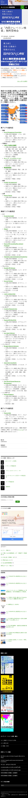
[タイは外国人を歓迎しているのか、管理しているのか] (3, 641)
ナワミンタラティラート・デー (13, 470)
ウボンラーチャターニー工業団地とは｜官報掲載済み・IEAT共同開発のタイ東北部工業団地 (16, 591)
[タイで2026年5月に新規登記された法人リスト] (3, 613)
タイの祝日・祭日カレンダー (8, 458)
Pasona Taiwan (8, 195)
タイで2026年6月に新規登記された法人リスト (16, 584)
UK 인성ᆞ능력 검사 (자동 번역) (8, 764)
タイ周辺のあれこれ (6, 560)
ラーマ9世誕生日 (10, 481)
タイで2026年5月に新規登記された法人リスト (16, 612)
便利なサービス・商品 (6, 565)
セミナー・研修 (4, 550)
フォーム (20, 429)
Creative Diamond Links (10, 309)
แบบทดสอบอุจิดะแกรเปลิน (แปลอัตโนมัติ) (10, 767)
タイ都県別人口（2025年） (13, 604)
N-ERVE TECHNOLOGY (10, 182)
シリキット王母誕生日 (10, 466)
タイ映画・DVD (5, 746)
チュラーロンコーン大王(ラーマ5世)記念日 (16, 476)
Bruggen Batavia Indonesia (11, 346)
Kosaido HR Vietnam (9, 268)
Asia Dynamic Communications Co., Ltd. (19, 792)
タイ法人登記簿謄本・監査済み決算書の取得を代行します (16, 626)
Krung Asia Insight (9, 216)
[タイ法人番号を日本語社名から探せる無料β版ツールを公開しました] (3, 620)
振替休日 (8, 486)
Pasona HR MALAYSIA (10, 320)
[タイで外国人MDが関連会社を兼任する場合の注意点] (3, 634)
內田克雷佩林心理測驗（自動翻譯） (9, 772)
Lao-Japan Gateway (9, 333)
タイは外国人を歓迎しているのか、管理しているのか (16, 640)
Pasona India (7, 413)
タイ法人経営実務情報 (6, 562)
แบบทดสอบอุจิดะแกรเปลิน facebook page (11, 770)
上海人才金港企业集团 (10, 145)
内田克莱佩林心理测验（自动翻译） (9, 775)
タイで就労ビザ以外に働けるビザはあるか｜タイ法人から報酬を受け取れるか (16, 598)
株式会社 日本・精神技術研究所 (18, 794)
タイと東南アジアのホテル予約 (8, 740)
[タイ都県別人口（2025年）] (3, 606)
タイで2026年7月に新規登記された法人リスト (16, 577)
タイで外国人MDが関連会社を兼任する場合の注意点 (16, 633)
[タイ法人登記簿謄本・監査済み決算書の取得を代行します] (3, 627)
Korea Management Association (12, 132)
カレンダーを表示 (22, 81)
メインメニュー (26, 7)
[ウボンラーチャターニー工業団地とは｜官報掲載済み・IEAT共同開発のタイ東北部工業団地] (3, 592)
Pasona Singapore (9, 394)
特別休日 (4, 446)
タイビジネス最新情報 (8, 7)
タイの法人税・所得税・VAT (8, 557)
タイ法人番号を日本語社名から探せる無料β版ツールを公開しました (16, 619)
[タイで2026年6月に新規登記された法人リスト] (3, 585)
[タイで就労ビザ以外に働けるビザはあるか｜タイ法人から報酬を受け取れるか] (3, 599)
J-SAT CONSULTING (9, 294)
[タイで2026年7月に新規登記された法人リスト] (3, 578)
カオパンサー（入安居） (11, 461)
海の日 (4, 440)
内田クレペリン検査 (6, 794)
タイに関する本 (4, 743)
